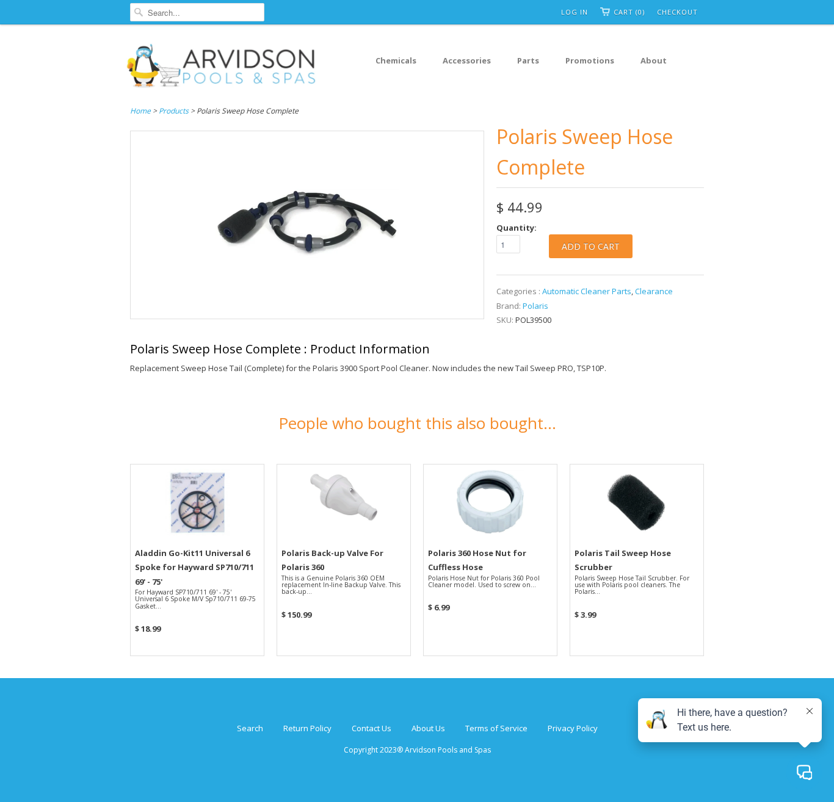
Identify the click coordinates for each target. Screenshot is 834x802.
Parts (528, 60)
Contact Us (371, 728)
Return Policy (307, 728)
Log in (574, 11)
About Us (428, 728)
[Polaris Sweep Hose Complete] (307, 311)
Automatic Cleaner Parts (586, 291)
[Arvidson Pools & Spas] (221, 68)
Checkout (677, 11)
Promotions (589, 60)
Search (250, 728)
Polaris (535, 305)
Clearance (654, 291)
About (653, 60)
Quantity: (516, 227)
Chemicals (395, 60)
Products (174, 111)
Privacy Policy (573, 728)
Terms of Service (496, 728)
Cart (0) (629, 11)
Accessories (467, 60)
